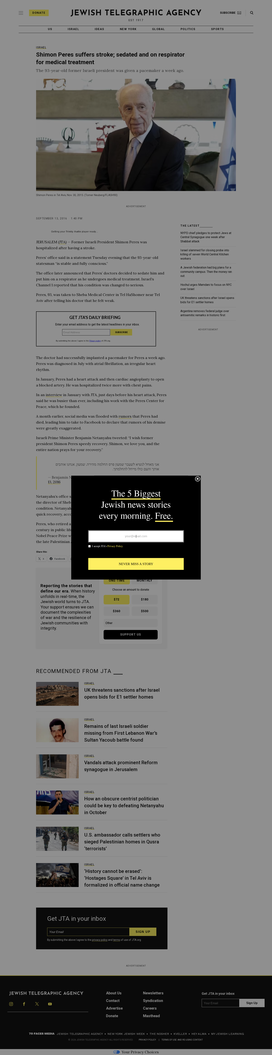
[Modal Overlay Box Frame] (136, 528)
